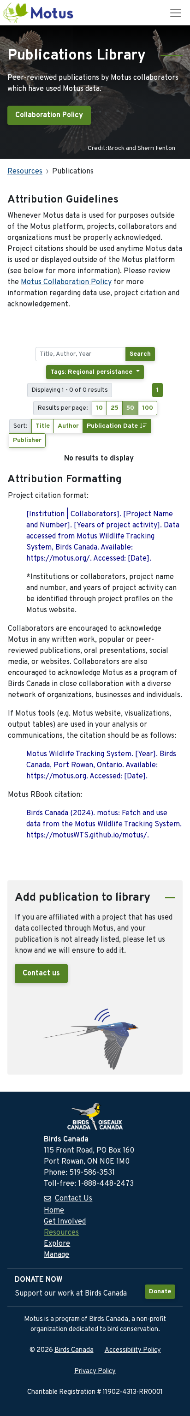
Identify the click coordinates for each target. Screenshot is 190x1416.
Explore (57, 1244)
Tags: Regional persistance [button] (92, 372)
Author (68, 426)
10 (99, 408)
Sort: (20, 426)
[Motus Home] (39, 12)
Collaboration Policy (49, 115)
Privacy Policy (95, 1371)
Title (43, 426)
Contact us (41, 973)
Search (140, 354)
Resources (24, 171)
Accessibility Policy (133, 1350)
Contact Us (73, 1198)
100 (147, 408)
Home (54, 1210)
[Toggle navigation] (175, 13)
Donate (160, 1292)
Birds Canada (74, 1350)
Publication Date (113, 426)
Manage (56, 1255)
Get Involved (65, 1221)
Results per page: (62, 408)
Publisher (27, 440)
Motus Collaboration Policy (66, 282)
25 (115, 408)
